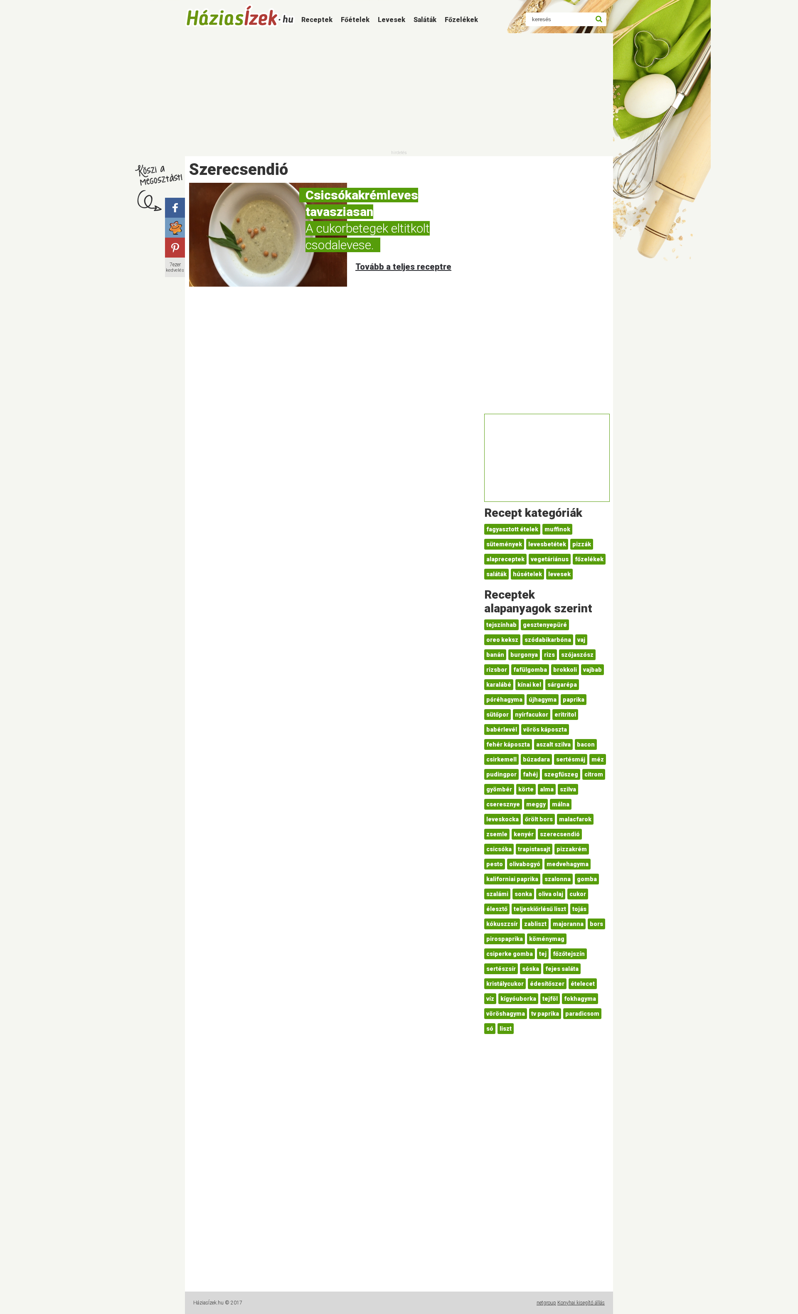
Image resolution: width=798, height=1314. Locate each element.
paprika (573, 699)
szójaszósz (577, 654)
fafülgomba (530, 669)
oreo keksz (502, 639)
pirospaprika (504, 939)
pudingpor (501, 774)
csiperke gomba (509, 954)
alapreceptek (505, 559)
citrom (593, 774)
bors (596, 924)
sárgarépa (562, 684)
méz (597, 759)
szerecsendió (560, 834)
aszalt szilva (553, 744)
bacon (586, 744)
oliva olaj (550, 894)
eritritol (565, 714)
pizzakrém (572, 849)
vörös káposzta (545, 729)
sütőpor (497, 714)
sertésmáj (570, 759)
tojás (579, 909)
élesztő (496, 909)
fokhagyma (580, 998)
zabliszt (535, 924)
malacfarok (575, 819)
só (489, 1028)
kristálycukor (505, 983)
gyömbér (499, 789)
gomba (587, 879)
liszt (506, 1028)
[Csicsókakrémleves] (268, 235)
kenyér (524, 834)
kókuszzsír (502, 924)
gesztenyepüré (545, 624)
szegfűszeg (561, 774)
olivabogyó (524, 864)
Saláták (425, 20)
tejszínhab (501, 624)
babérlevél (501, 729)
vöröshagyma (505, 1013)
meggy (536, 804)
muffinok (557, 529)
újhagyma (543, 699)
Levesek (391, 20)
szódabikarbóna (548, 639)
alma (547, 789)
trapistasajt (534, 849)
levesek (559, 574)
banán (495, 654)
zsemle (496, 834)
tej (543, 954)
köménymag (546, 939)
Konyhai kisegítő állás (581, 1303)
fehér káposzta (508, 744)
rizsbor (496, 669)
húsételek (527, 574)
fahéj (530, 774)
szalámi (497, 894)
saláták (496, 574)
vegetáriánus (550, 559)
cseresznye (503, 804)
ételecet (583, 983)
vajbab (592, 669)
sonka (523, 894)
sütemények (504, 544)
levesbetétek (547, 544)
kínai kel (529, 684)
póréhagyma (504, 699)
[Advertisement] (399, 91)
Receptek (316, 20)
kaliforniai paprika (512, 879)
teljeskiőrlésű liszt (540, 909)
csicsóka (499, 849)
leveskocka (502, 819)
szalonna (557, 879)
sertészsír (501, 968)
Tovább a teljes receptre (403, 267)
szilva (568, 789)
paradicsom (582, 1013)
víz (490, 998)
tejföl (550, 998)
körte (526, 789)
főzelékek (589, 559)
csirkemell (501, 759)
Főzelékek (461, 20)
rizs (549, 654)
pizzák (581, 544)
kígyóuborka (518, 998)
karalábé (498, 684)
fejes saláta (562, 968)
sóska (530, 968)
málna (560, 804)
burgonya (524, 654)
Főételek (355, 20)
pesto (494, 864)
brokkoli (565, 669)
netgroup (546, 1303)
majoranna (568, 924)
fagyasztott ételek (512, 529)
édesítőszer (547, 983)
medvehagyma (568, 864)
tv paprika (545, 1013)
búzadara (536, 759)
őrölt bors (539, 819)
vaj (581, 639)
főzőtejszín (569, 954)
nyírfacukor (531, 714)
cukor (577, 894)
